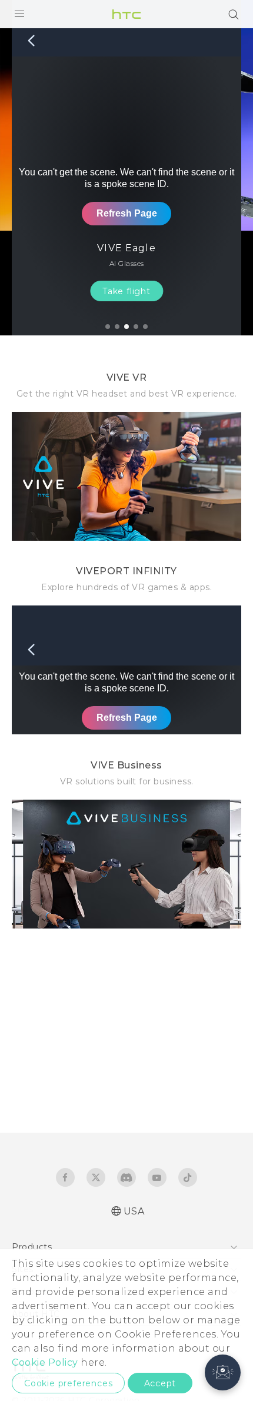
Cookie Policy (45, 1362)
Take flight (126, 291)
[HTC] (126, 14)
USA (134, 1211)
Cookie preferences (68, 1383)
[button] (223, 1372)
